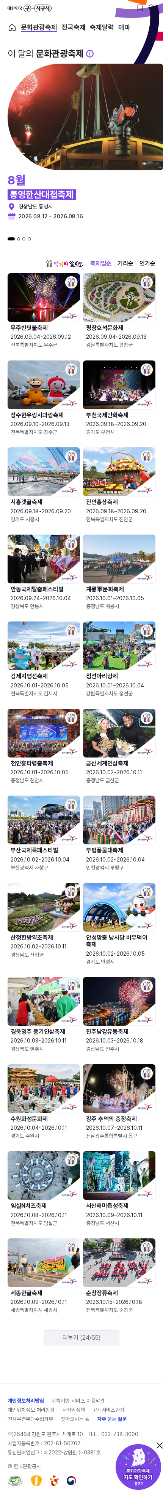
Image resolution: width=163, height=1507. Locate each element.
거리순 (125, 263)
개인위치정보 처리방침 (31, 1410)
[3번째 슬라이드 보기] (23, 238)
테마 (124, 27)
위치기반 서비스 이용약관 (78, 1401)
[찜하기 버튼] (140, 7)
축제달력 (102, 27)
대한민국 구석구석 (30, 8)
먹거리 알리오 (64, 263)
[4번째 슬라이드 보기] (29, 238)
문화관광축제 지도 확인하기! (138, 1467)
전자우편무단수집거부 (30, 1419)
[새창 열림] (15, 1480)
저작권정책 (73, 1410)
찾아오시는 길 (75, 1419)
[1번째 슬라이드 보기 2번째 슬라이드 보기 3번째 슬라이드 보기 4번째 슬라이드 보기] (19, 238)
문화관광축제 (39, 27)
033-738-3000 (119, 1434)
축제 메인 (12, 27)
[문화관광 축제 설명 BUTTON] (90, 54)
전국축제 (73, 27)
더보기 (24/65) (82, 1337)
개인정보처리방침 (26, 1401)
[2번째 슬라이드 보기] (18, 238)
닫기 (159, 1445)
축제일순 (100, 263)
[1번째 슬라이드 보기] (11, 238)
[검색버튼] (151, 7)
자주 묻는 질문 (112, 1419)
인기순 (147, 263)
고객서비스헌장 (108, 1410)
